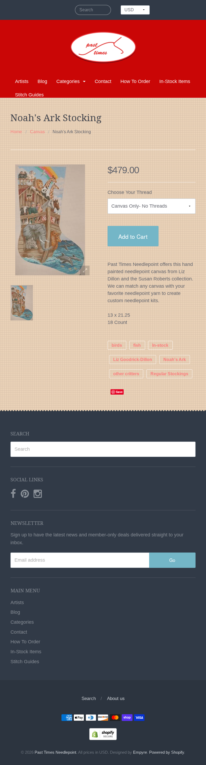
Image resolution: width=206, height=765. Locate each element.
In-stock (160, 345)
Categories (68, 81)
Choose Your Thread (130, 192)
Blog (42, 81)
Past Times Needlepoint (55, 752)
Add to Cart (133, 236)
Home (16, 131)
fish (137, 345)
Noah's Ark (174, 359)
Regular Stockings (169, 373)
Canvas (37, 131)
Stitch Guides (29, 95)
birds (117, 345)
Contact (103, 81)
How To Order (135, 81)
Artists (21, 81)
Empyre (140, 752)
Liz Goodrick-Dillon (132, 359)
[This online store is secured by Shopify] (103, 734)
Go (172, 560)
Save (119, 392)
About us (116, 698)
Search (89, 698)
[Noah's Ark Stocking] (21, 302)
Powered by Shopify (166, 752)
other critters (126, 373)
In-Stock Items (174, 81)
